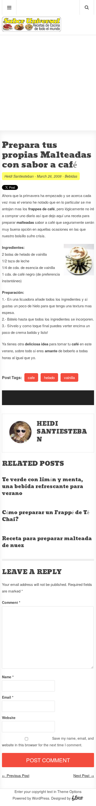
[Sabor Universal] (31, 30)
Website (9, 717)
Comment (11, 602)
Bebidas (71, 176)
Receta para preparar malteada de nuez (47, 542)
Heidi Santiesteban (19, 176)
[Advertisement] (48, 68)
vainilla (69, 377)
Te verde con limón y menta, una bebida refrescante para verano (42, 486)
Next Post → (83, 775)
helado (49, 377)
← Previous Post (15, 775)
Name (8, 676)
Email (7, 697)
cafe (31, 377)
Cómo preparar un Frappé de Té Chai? (45, 516)
